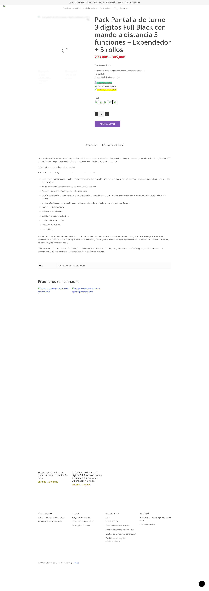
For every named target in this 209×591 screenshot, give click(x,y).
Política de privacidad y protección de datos (155, 519)
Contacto (75, 513)
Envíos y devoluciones (81, 525)
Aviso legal (144, 513)
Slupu (77, 563)
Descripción (91, 145)
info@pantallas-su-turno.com (50, 521)
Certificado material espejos (117, 525)
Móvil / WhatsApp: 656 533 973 (51, 517)
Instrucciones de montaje (82, 521)
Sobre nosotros (112, 513)
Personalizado (112, 521)
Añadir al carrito (107, 123)
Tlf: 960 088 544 (45, 513)
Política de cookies (147, 524)
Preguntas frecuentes (81, 517)
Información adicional (112, 145)
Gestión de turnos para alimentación (121, 534)
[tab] (91, 145)
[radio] (97, 102)
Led (97, 98)
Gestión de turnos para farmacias (120, 529)
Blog (108, 517)
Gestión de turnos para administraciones (115, 539)
